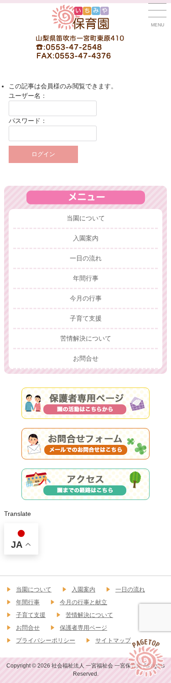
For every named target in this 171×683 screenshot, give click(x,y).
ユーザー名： (28, 95)
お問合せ (85, 358)
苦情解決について (85, 338)
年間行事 (85, 278)
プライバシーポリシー (45, 640)
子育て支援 (86, 318)
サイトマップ (113, 640)
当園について (86, 218)
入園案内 (85, 238)
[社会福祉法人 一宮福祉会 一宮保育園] (81, 16)
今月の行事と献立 (83, 602)
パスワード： (28, 120)
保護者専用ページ (83, 627)
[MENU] (157, 12)
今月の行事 (86, 298)
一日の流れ (86, 258)
